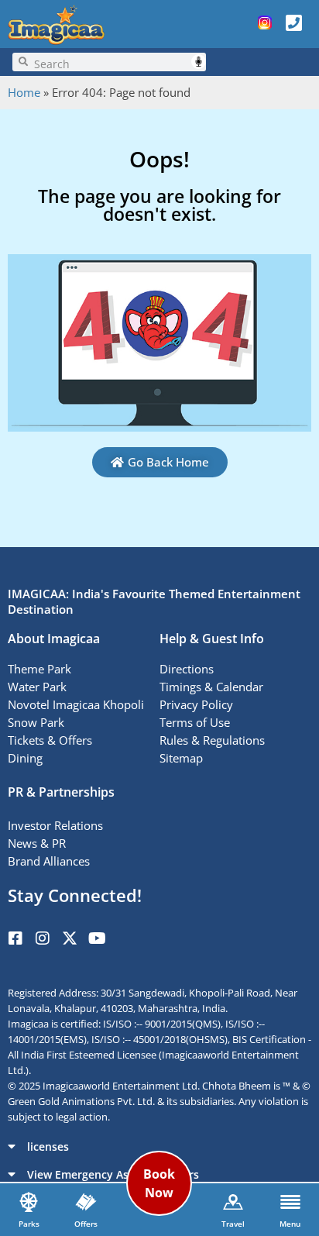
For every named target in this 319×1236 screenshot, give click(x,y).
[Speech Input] (117, 62)
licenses (48, 1146)
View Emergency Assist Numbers (113, 1174)
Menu (290, 1223)
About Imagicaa (54, 638)
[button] (159, 1146)
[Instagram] (42, 938)
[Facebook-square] (15, 938)
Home (24, 92)
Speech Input (198, 61)
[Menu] (290, 1202)
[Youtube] (97, 938)
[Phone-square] (294, 22)
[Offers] (86, 1202)
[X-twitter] (69, 938)
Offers (86, 1223)
